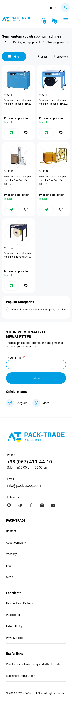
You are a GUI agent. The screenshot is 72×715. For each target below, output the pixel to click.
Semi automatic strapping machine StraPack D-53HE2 (18, 180)
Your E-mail (15, 357)
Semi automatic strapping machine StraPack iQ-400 (18, 255)
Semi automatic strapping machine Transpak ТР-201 (18, 102)
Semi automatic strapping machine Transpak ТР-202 (53, 102)
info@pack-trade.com (24, 485)
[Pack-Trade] (5, 42)
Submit (36, 378)
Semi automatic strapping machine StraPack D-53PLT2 (53, 180)
